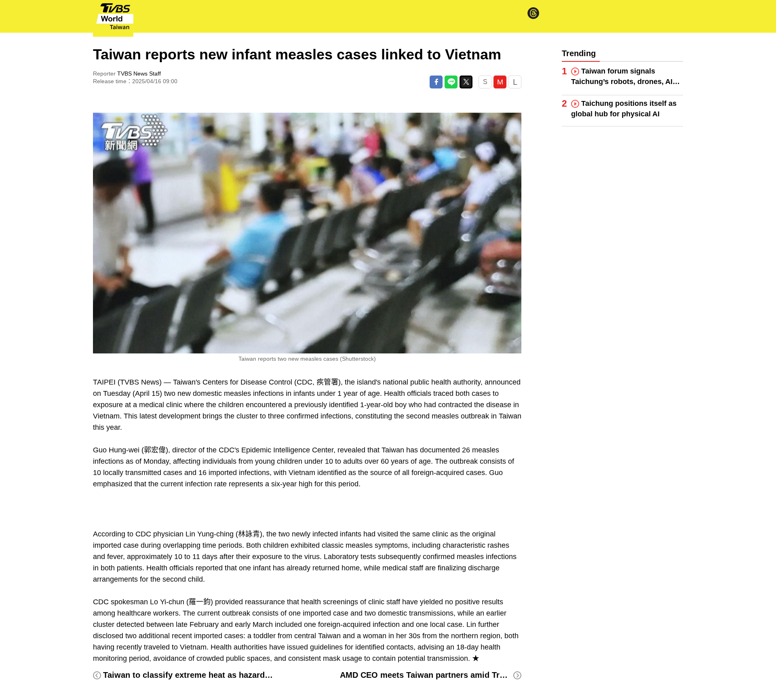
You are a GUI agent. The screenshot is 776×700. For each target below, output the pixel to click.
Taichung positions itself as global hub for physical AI (624, 108)
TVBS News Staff (139, 73)
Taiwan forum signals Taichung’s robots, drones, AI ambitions (622, 77)
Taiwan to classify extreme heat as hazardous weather (207, 675)
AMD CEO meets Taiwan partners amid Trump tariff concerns (458, 675)
